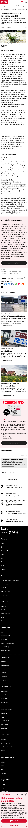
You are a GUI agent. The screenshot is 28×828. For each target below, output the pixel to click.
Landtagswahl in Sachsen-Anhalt (10, 580)
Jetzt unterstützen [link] (14, 263)
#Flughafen (3, 271)
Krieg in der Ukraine (6, 591)
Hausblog (3, 610)
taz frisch (3, 695)
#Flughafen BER (5, 273)
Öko (8, 9)
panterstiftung (5, 647)
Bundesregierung (5, 584)
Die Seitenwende (5, 613)
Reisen (3, 762)
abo (2, 632)
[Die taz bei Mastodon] (10, 533)
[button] (26, 2)
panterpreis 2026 (5, 650)
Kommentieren (11, 278)
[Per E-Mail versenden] (2, 284)
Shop (2, 769)
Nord (2, 565)
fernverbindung (5, 665)
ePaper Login (4, 791)
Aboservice (4, 788)
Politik (2, 543)
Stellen (3, 617)
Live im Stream (5, 720)
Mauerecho (4, 672)
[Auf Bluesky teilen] (9, 284)
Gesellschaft (4, 551)
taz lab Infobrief (5, 702)
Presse (3, 621)
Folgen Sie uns (4, 532)
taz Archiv (3, 750)
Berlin (2, 562)
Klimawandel (4, 595)
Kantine (3, 765)
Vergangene (4, 724)
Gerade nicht (20, 794)
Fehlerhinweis (19, 278)
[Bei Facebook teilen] (12, 284)
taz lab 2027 (4, 728)
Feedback (3, 784)
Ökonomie (13, 9)
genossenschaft (5, 635)
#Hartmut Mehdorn (16, 271)
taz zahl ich (4, 639)
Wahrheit (3, 569)
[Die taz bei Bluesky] (13, 533)
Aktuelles (3, 606)
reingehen (3, 680)
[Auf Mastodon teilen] (5, 284)
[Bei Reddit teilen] (23, 284)
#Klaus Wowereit (14, 273)
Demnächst (4, 713)
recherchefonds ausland (7, 643)
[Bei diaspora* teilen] (19, 284)
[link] (9, 6)
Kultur (2, 554)
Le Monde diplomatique (7, 747)
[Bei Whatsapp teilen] (16, 284)
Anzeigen (3, 773)
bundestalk (4, 661)
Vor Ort (3, 717)
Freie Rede (4, 676)
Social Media (4, 587)
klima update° (5, 669)
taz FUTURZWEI (5, 743)
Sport (2, 558)
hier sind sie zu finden (8, 466)
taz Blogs (3, 739)
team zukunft (4, 691)
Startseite (3, 9)
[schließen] (25, 794)
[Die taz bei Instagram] (17, 533)
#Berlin (9, 271)
